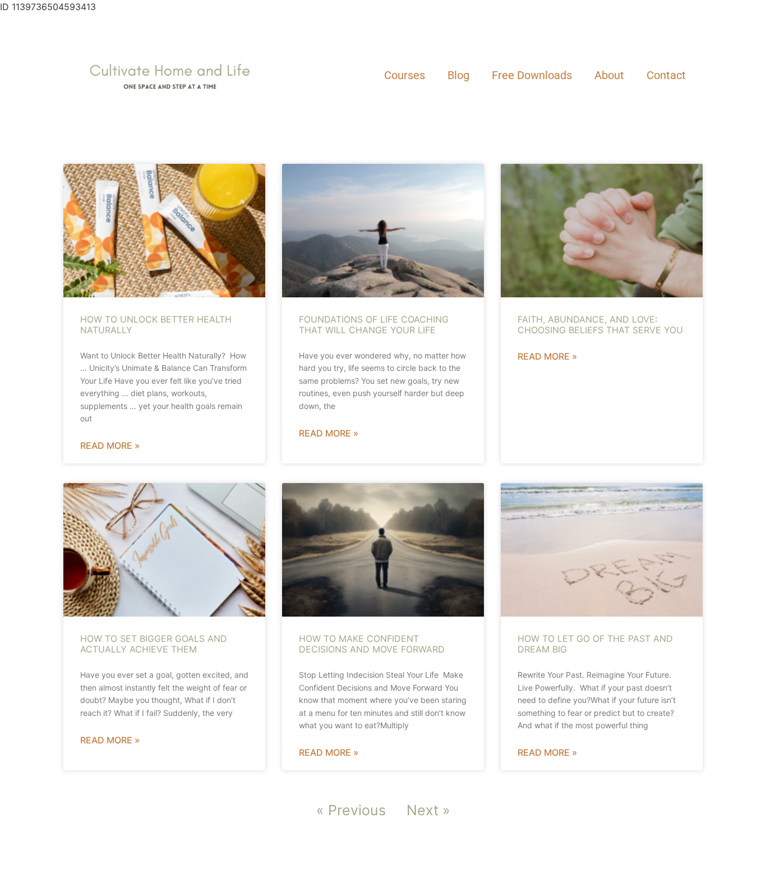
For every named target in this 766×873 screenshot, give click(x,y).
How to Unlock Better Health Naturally (156, 325)
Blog (458, 75)
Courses (404, 75)
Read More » (110, 445)
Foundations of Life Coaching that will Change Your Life (374, 325)
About (609, 75)
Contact (666, 75)
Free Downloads (532, 75)
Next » (428, 810)
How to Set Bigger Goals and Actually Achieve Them (153, 644)
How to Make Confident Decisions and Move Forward (372, 644)
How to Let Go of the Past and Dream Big (595, 644)
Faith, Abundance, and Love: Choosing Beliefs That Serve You (600, 325)
